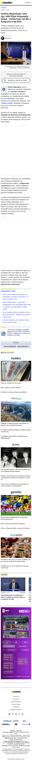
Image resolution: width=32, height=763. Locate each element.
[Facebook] (13, 714)
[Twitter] (19, 714)
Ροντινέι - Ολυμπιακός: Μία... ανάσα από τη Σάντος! (15, 528)
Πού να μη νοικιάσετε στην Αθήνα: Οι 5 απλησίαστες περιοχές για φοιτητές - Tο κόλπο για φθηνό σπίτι (15, 297)
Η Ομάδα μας (16, 707)
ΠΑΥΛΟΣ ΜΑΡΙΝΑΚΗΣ (10, 346)
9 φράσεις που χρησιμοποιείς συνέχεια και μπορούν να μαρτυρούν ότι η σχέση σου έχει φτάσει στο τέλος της (15, 477)
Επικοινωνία (16, 696)
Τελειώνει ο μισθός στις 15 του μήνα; (11, 383)
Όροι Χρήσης (16, 699)
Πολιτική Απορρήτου (16, 701)
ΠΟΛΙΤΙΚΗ (3, 7)
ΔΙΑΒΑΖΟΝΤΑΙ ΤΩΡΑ (8, 291)
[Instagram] (16, 714)
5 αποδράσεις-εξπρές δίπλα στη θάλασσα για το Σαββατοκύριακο (14, 437)
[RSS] (9, 714)
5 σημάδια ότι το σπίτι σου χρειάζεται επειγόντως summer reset (15, 566)
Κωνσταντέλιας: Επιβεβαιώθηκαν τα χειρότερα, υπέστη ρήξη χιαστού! (14, 518)
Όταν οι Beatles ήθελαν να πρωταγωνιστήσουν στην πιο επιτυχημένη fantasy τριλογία (15, 470)
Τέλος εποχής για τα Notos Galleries (11, 387)
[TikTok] (22, 714)
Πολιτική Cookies (16, 704)
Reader (19, 329)
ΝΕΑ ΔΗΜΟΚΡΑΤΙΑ (23, 346)
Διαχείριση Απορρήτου (16, 709)
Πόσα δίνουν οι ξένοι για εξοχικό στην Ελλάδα (13, 392)
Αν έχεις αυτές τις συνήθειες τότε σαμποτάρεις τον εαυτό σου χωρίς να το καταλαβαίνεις (15, 484)
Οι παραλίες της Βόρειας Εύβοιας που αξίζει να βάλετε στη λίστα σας (16, 430)
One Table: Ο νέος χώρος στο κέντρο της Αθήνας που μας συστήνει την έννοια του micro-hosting (16, 560)
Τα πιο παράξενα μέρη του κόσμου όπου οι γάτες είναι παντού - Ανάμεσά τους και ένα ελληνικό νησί (16, 314)
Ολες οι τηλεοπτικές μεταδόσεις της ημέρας (13, 523)
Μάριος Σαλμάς (7, 103)
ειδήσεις (16, 333)
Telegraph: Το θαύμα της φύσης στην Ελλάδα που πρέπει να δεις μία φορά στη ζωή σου (15, 424)
